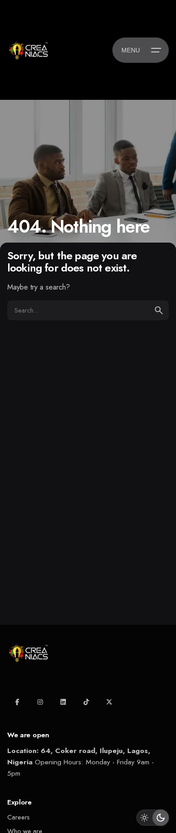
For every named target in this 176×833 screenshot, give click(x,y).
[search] (159, 310)
